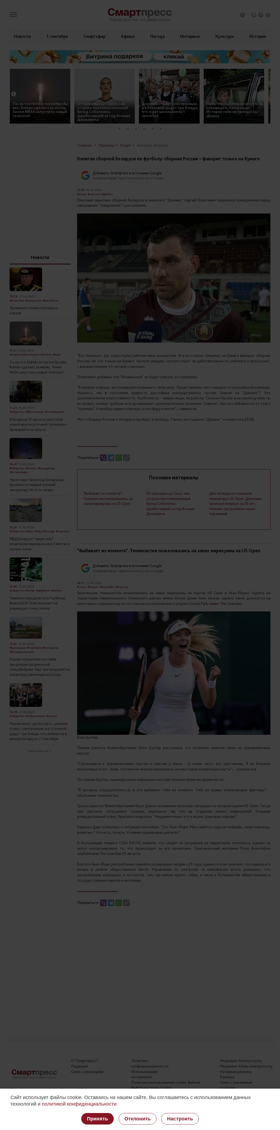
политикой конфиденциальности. (80, 1104)
